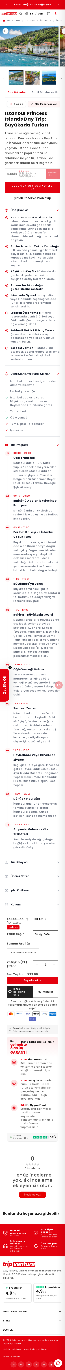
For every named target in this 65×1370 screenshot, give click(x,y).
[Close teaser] (10, 667)
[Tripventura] (19, 1264)
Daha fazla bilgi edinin (36, 1041)
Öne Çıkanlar (17, 92)
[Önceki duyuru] (7, 5)
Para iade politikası (35, 1349)
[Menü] (62, 13)
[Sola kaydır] (4, 79)
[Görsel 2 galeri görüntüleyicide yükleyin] (32, 77)
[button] (4, 685)
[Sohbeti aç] (58, 1363)
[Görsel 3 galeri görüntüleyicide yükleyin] (49, 77)
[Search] (20, 14)
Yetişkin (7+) (17, 964)
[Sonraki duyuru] (58, 5)
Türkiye (29, 20)
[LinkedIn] (51, 1364)
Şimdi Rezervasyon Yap (32, 198)
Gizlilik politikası (12, 1349)
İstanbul (45, 20)
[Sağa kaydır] (61, 79)
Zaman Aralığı (18, 943)
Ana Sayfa (13, 20)
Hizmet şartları (11, 1356)
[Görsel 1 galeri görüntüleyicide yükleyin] (16, 77)
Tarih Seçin (16, 934)
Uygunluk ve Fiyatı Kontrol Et (32, 187)
